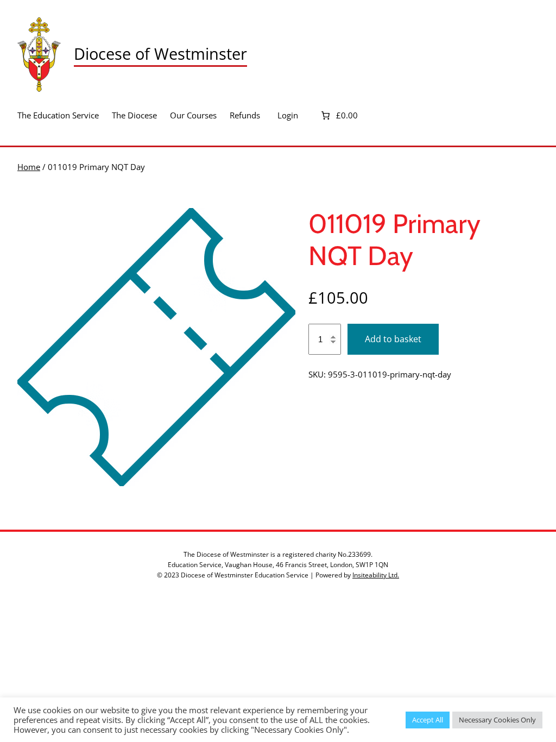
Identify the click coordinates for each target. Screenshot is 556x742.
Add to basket (393, 339)
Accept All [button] (427, 720)
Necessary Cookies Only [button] (497, 720)
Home (28, 166)
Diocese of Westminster (160, 54)
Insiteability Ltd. (375, 575)
